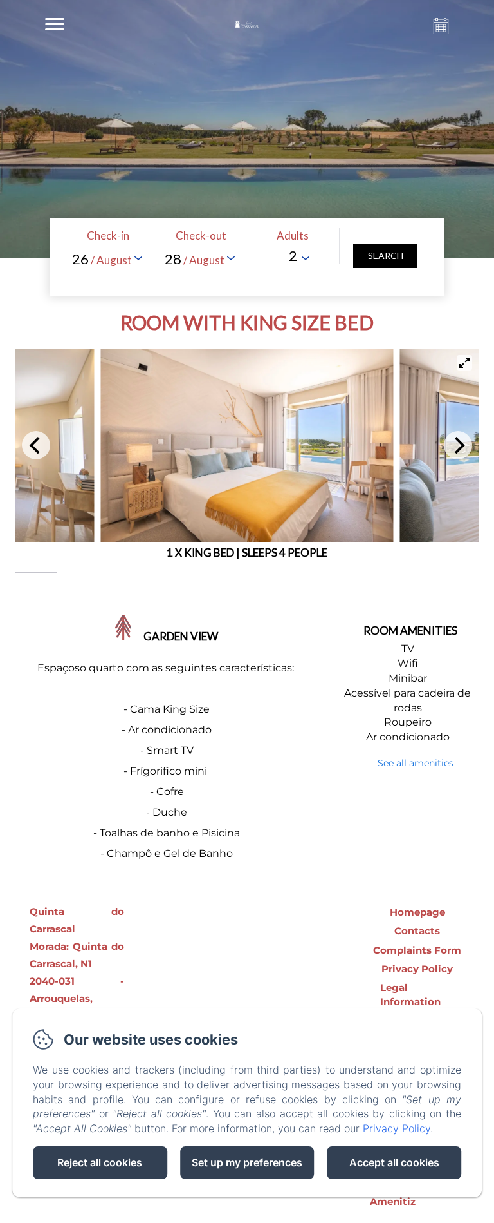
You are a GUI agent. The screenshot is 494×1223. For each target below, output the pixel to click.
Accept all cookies (394, 1162)
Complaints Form (417, 950)
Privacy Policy (417, 969)
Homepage (417, 912)
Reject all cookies (99, 1162)
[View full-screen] (464, 363)
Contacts (417, 931)
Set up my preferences (247, 1162)
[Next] (458, 445)
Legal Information (410, 994)
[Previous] (36, 445)
